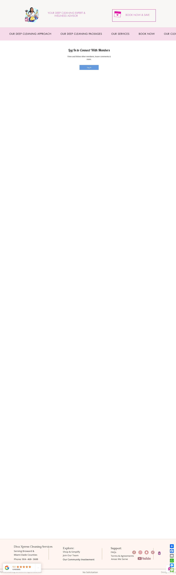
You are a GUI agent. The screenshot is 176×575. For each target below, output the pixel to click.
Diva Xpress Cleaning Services (33, 546)
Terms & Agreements (122, 555)
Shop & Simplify (72, 551)
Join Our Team (71, 555)
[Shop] (159, 553)
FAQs (113, 552)
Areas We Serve (119, 559)
